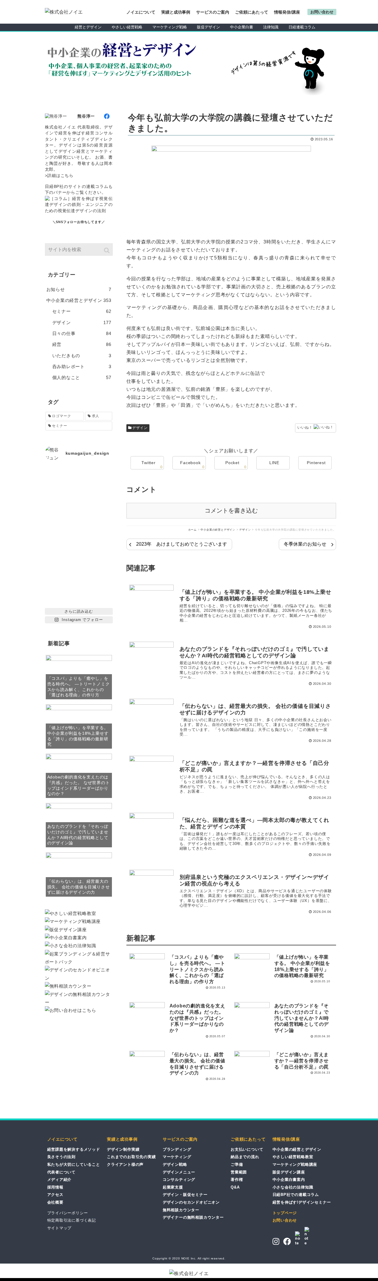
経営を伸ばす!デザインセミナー (302, 1202)
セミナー (81, 311)
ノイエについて (140, 12)
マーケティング (177, 1157)
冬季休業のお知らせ (305, 544)
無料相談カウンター (181, 1210)
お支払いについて (247, 1149)
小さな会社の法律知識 (293, 1187)
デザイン (139, 428)
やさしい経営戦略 (127, 27)
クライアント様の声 (125, 1164)
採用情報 (55, 1187)
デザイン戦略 (175, 1164)
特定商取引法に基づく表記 (71, 1220)
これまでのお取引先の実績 (131, 1157)
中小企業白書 (241, 27)
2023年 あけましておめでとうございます (181, 544)
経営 (81, 344)
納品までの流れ (245, 1157)
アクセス (55, 1194)
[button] (107, 250)
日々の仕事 (81, 333)
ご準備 (237, 1164)
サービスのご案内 (212, 12)
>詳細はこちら (59, 175)
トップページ (285, 1213)
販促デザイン (208, 27)
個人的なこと (81, 377)
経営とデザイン (88, 27)
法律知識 (270, 27)
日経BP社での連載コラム (296, 1194)
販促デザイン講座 (289, 1172)
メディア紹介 (59, 1179)
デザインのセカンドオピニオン (191, 1202)
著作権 (237, 1179)
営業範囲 (239, 1172)
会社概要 (55, 1202)
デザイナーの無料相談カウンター (193, 1217)
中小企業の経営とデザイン (78, 300)
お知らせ (78, 289)
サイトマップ (59, 1228)
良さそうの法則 (61, 1157)
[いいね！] (323, 428)
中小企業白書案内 (289, 1179)
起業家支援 (173, 1187)
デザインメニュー (179, 1172)
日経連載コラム (302, 27)
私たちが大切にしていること (73, 1164)
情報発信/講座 (287, 12)
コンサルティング (179, 1179)
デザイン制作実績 (123, 1149)
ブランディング (177, 1149)
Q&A (235, 1187)
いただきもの (81, 355)
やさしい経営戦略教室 (293, 1157)
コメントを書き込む (231, 510)
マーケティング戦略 (169, 27)
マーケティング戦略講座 (295, 1164)
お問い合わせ (285, 1220)
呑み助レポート (81, 366)
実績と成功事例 (175, 12)
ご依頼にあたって (251, 12)
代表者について (61, 1172)
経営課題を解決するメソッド (73, 1149)
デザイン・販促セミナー (185, 1194)
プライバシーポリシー (67, 1213)
